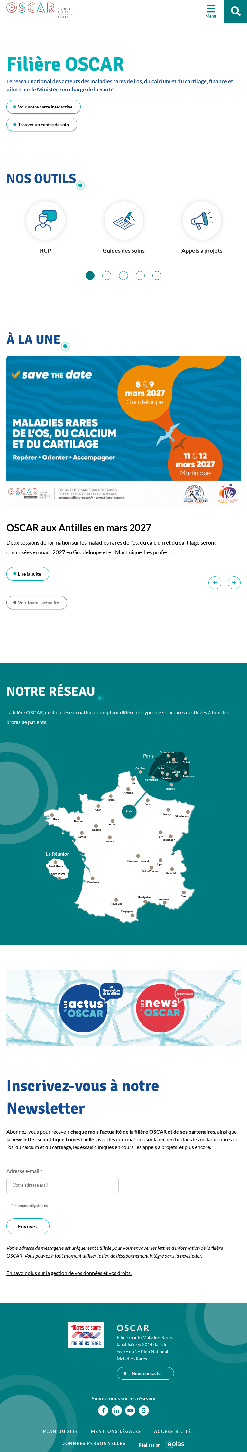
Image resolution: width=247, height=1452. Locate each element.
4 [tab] (144, 275)
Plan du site (60, 1431)
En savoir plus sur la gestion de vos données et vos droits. (69, 1273)
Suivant (234, 582)
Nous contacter (147, 1373)
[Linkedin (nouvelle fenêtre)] (117, 1410)
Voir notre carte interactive (45, 106)
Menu (211, 16)
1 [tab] (94, 275)
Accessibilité (172, 1431)
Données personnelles (93, 1443)
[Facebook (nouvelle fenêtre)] (103, 1410)
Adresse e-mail (24, 1171)
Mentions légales (116, 1431)
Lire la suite (29, 574)
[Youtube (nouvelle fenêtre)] (130, 1410)
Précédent (214, 582)
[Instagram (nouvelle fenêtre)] (144, 1410)
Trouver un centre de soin (43, 124)
